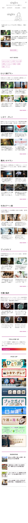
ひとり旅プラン (7, 73)
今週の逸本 (5, 293)
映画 (14, 64)
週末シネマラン (7, 160)
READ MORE (13, 50)
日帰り (4, 64)
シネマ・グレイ (7, 117)
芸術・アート (5, 66)
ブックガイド (6, 249)
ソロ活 (13, 61)
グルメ (9, 64)
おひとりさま (5, 61)
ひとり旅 (19, 61)
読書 (19, 64)
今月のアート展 (7, 206)
